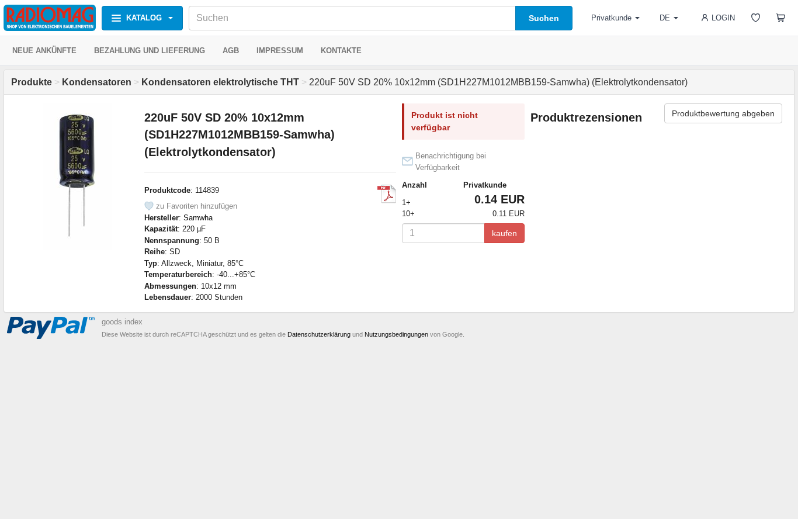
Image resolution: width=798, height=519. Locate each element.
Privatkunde (611, 17)
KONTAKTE (341, 50)
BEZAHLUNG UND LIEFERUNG (149, 50)
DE (665, 17)
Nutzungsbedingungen (396, 334)
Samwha (198, 217)
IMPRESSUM (279, 50)
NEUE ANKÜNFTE (44, 50)
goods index (122, 321)
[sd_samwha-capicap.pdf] (386, 194)
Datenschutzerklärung (319, 334)
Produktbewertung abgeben (723, 113)
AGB (231, 50)
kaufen (504, 233)
